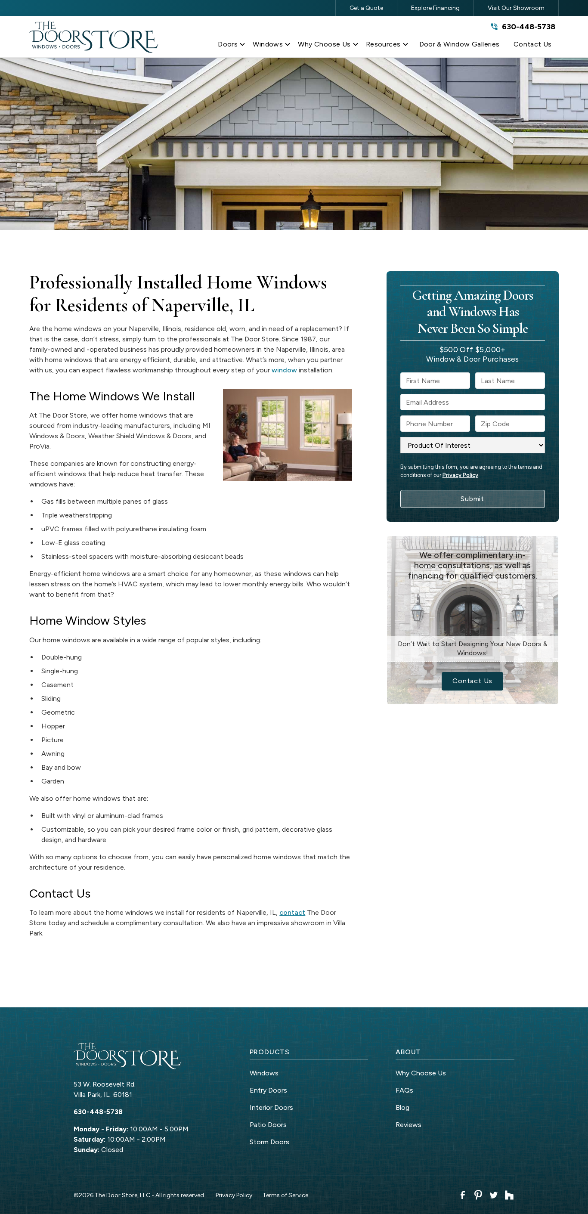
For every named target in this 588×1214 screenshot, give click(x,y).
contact (292, 912)
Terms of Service (285, 1195)
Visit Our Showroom (516, 8)
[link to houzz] (509, 1195)
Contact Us (472, 681)
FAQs (404, 1090)
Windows (264, 1073)
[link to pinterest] (478, 1195)
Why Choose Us (421, 1073)
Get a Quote (366, 8)
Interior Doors (271, 1107)
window (284, 370)
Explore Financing (435, 8)
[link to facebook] (463, 1195)
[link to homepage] (93, 36)
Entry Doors (268, 1090)
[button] (231, 46)
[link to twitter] (494, 1195)
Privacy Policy (460, 475)
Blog (402, 1107)
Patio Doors (268, 1125)
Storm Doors (269, 1142)
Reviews (408, 1125)
